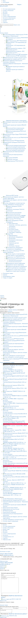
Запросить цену (13, 615)
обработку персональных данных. (18, 613)
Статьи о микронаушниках (9, 16)
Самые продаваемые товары (7, 362)
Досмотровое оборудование (16, 237)
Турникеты (11, 244)
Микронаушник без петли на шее (11, 509)
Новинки (5, 275)
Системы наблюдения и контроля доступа (13, 519)
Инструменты (12, 228)
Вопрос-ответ (6, 15)
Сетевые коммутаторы (14, 231)
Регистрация (6, 2)
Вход (4, 0)
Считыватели (12, 241)
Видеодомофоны (13, 235)
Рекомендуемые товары (9, 276)
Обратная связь (7, 539)
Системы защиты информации (10, 521)
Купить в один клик (16, 599)
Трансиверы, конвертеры (15, 232)
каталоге (10, 311)
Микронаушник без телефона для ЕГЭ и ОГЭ (14, 500)
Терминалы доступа (14, 243)
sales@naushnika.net (8, 555)
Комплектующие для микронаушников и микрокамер (13, 347)
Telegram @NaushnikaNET (6, 553)
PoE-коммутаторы (13, 223)
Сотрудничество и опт (8, 19)
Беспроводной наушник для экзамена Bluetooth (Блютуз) (14, 330)
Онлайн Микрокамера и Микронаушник (12, 498)
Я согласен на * (11, 596)
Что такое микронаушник (9, 9)
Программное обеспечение (15, 240)
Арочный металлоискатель (15, 260)
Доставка (5, 12)
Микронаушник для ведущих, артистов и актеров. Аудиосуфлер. (15, 353)
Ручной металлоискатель (15, 261)
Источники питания (13, 229)
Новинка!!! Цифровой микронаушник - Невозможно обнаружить (15, 324)
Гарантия (5, 22)
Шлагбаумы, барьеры (14, 246)
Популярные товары (8, 273)
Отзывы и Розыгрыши (8, 10)
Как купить (5, 535)
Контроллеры (12, 238)
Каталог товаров (4, 33)
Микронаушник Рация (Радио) (10, 507)
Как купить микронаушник (9, 18)
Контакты (5, 13)
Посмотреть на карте (5, 551)
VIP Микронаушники (19, 338)
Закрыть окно (17, 24)
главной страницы (12, 309)
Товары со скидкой (7, 277)
